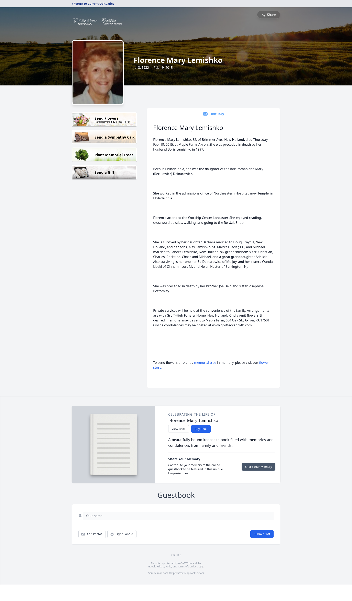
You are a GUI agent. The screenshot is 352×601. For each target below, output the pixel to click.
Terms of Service (187, 566)
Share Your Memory (258, 467)
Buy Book (201, 429)
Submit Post (262, 534)
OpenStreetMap (180, 573)
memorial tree (205, 362)
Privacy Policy (164, 566)
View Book (178, 429)
